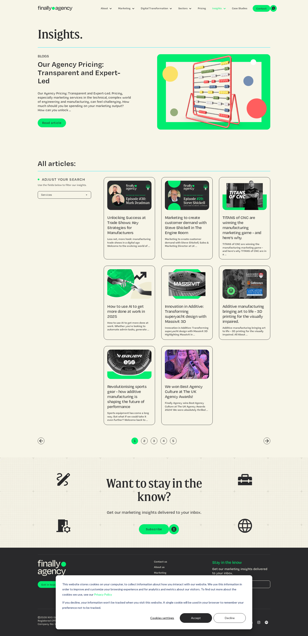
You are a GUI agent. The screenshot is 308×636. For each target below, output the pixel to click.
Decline (230, 618)
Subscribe (154, 529)
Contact (261, 8)
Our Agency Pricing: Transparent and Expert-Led (79, 72)
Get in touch (49, 584)
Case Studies (239, 8)
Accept (196, 618)
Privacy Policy (103, 594)
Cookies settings (162, 618)
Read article (52, 123)
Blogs (43, 56)
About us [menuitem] (159, 567)
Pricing (202, 8)
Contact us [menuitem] (160, 561)
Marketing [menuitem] (160, 572)
